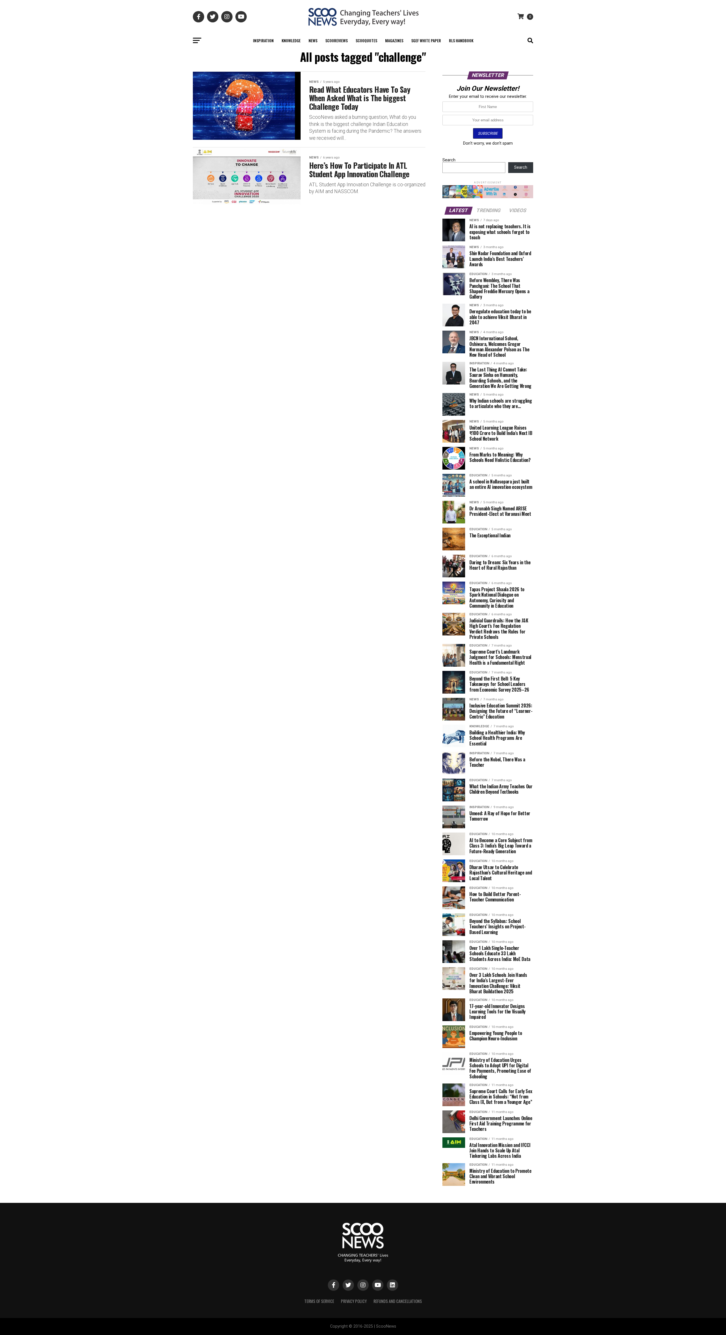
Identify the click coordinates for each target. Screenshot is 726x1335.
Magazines (394, 40)
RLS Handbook (461, 40)
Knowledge (291, 40)
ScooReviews (336, 40)
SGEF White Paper (426, 40)
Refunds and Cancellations (397, 1301)
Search (448, 160)
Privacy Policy (354, 1301)
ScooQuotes (366, 40)
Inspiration (263, 40)
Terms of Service (319, 1301)
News (313, 40)
